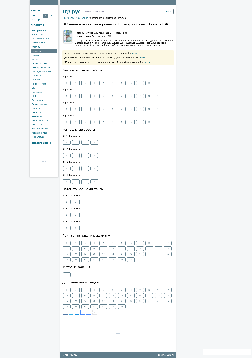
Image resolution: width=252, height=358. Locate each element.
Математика (38, 34)
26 (76, 254)
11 (39, 20)
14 (76, 248)
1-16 (66, 274)
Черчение (37, 108)
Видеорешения (41, 143)
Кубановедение (40, 128)
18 (112, 248)
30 (112, 254)
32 (131, 254)
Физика (36, 55)
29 (103, 254)
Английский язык (40, 38)
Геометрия (37, 51)
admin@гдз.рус (166, 355)
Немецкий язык (40, 63)
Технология (38, 116)
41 (103, 259)
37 (66, 259)
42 (112, 259)
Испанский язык (40, 120)
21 (140, 248)
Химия (35, 59)
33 (140, 254)
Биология (36, 75)
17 (103, 248)
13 (66, 248)
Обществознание (40, 104)
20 (131, 248)
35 (158, 254)
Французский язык (41, 71)
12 (167, 243)
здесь (134, 53)
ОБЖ (34, 88)
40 (94, 259)
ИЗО (34, 96)
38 (76, 259)
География (37, 92)
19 (122, 248)
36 (167, 254)
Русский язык (39, 42)
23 (158, 248)
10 (33, 20)
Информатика (39, 84)
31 (122, 254)
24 (167, 248)
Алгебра (36, 46)
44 (131, 259)
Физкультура (38, 137)
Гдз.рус (71, 11)
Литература (37, 100)
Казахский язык (40, 132)
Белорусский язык (41, 67)
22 (149, 248)
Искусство (37, 124)
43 (122, 259)
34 (149, 254)
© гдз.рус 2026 (69, 354)
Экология (36, 112)
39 (85, 259)
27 (85, 254)
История (36, 79)
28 (94, 254)
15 (85, 248)
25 (66, 254)
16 (94, 248)
